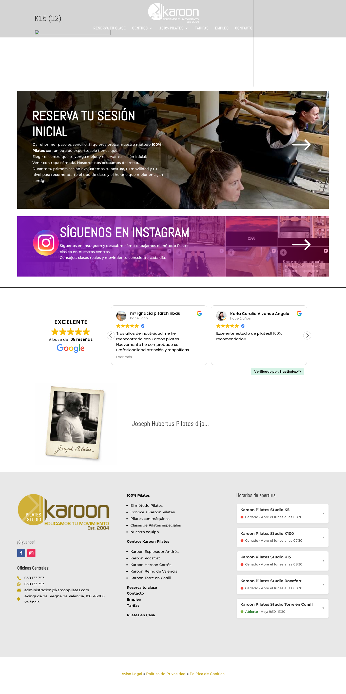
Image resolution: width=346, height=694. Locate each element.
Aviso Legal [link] (132, 673)
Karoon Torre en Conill (150, 578)
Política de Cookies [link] (207, 673)
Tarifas (202, 28)
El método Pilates (146, 505)
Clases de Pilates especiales (155, 525)
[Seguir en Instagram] (31, 553)
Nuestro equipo (144, 532)
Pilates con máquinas (149, 518)
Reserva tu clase (109, 28)
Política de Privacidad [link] (166, 673)
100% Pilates (171, 28)
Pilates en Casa (141, 615)
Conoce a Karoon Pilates (152, 512)
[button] (307, 335)
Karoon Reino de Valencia (153, 571)
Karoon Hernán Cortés (150, 564)
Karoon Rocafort (145, 558)
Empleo (222, 28)
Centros (140, 28)
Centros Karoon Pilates (148, 541)
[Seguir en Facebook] (21, 553)
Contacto (244, 28)
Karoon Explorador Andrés (154, 551)
